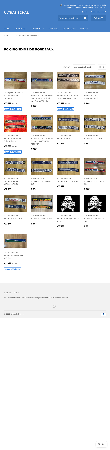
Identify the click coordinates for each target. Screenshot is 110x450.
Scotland (68, 29)
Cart (100, 18)
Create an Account (98, 12)
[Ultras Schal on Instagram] (54, 307)
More (83, 29)
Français (37, 29)
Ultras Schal (16, 12)
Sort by (66, 67)
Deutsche (20, 29)
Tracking (53, 29)
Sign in (84, 12)
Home (7, 29)
